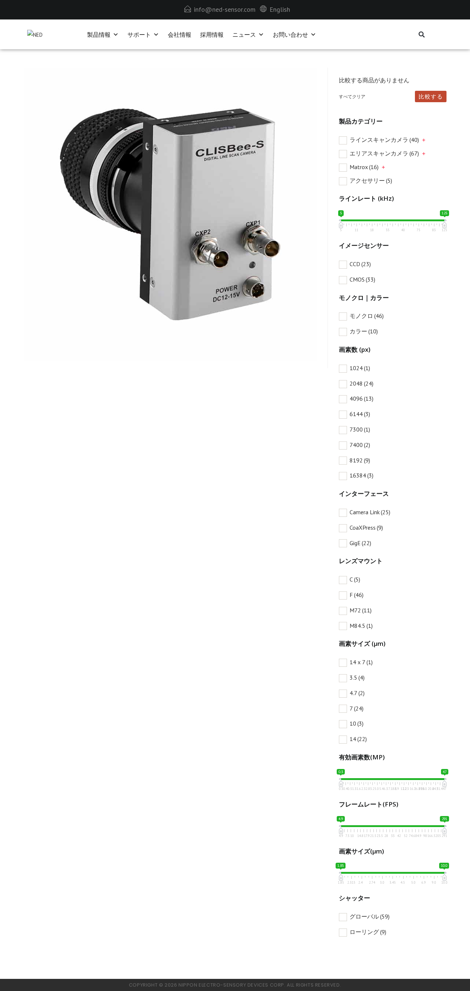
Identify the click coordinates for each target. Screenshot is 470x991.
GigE (360, 543)
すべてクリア (352, 96)
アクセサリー (371, 180)
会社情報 (179, 34)
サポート (139, 34)
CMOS (362, 279)
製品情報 (99, 34)
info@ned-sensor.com (225, 9)
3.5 (357, 677)
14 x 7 (361, 662)
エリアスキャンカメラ (384, 153)
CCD (360, 264)
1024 (360, 368)
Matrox (364, 167)
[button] (421, 34)
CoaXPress (366, 527)
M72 (361, 610)
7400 (360, 444)
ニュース (244, 34)
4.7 (357, 693)
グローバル (370, 916)
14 (358, 739)
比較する (431, 96)
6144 (360, 414)
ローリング (368, 931)
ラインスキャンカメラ (384, 139)
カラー (364, 331)
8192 (360, 460)
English (280, 9)
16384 (361, 475)
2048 (361, 383)
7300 (360, 429)
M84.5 (361, 625)
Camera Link (370, 512)
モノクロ (367, 315)
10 (357, 723)
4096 (361, 398)
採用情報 (212, 34)
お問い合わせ (290, 34)
